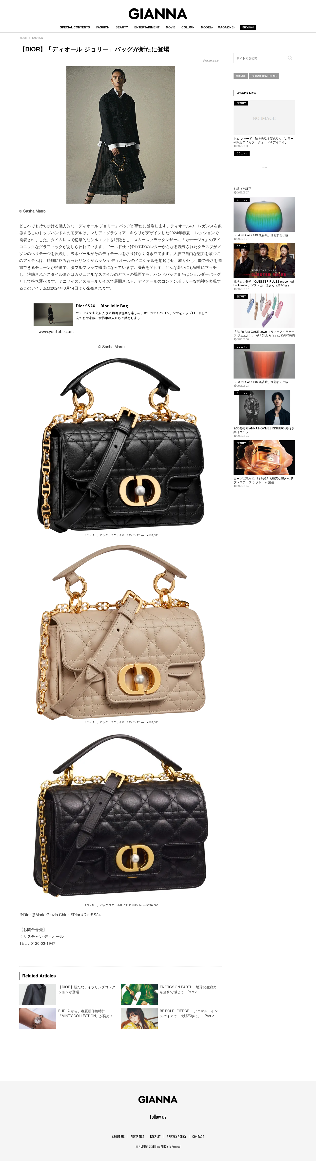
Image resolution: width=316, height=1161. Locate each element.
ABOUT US (118, 1136)
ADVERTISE (137, 1136)
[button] (290, 58)
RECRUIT (155, 1136)
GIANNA (241, 76)
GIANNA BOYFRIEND (264, 76)
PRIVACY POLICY (176, 1136)
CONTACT (198, 1136)
